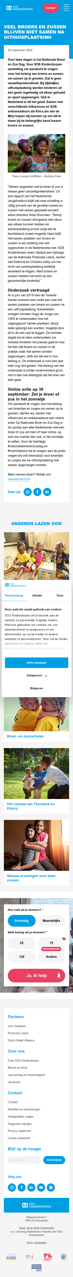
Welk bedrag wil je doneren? (27, 932)
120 (21, 957)
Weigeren (36, 688)
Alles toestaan (36, 662)
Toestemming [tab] (13, 595)
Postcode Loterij (18, 1033)
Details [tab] (37, 595)
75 (51, 943)
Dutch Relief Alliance (21, 1040)
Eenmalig (22, 921)
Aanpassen (34, 675)
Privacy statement (19, 1131)
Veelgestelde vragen (20, 1117)
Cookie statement (19, 1138)
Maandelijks (51, 921)
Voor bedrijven (17, 1026)
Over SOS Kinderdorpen (23, 1061)
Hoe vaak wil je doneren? (24, 910)
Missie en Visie (17, 1068)
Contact (13, 1102)
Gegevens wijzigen (20, 1124)
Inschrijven (54, 1160)
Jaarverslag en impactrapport (26, 1075)
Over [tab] (60, 595)
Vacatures (14, 1082)
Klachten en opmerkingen (24, 1109)
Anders (51, 957)
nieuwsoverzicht (19, 479)
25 (21, 943)
